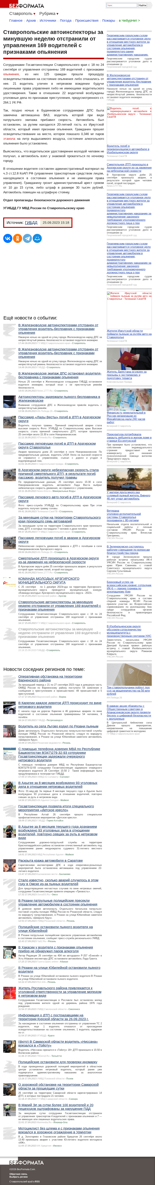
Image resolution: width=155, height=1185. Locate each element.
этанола (9, 139)
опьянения (11, 74)
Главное (15, 20)
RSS (37, 1181)
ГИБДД (31, 222)
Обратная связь (18, 1174)
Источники (48, 20)
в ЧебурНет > (129, 20)
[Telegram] (27, 238)
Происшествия (86, 20)
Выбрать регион (18, 1177)
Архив (31, 20)
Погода (65, 20)
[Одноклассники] (17, 238)
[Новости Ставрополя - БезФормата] (22, 4)
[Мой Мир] (37, 238)
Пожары (108, 20)
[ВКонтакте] (7, 238)
